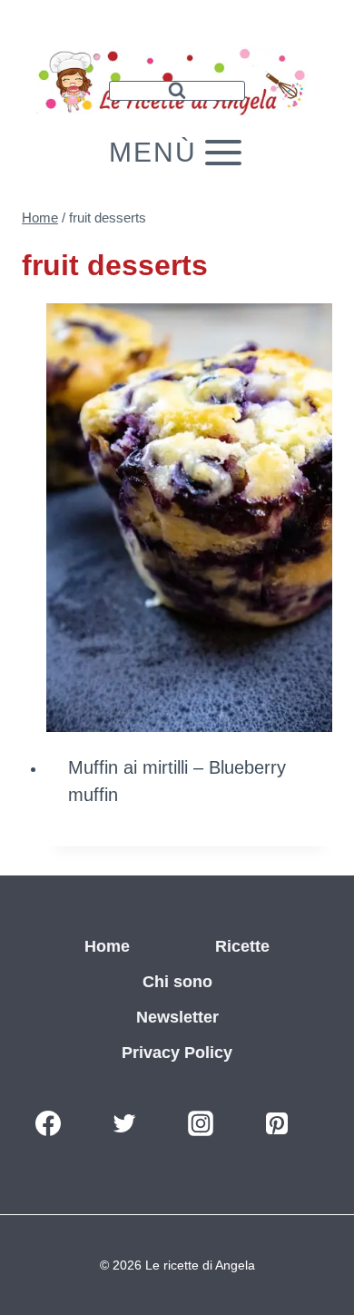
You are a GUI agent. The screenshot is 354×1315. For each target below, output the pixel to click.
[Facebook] (48, 1123)
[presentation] (189, 518)
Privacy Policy (177, 1052)
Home (107, 946)
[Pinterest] (276, 1123)
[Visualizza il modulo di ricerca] (177, 91)
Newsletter (177, 1017)
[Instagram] (200, 1123)
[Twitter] (124, 1123)
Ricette (242, 946)
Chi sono (177, 982)
